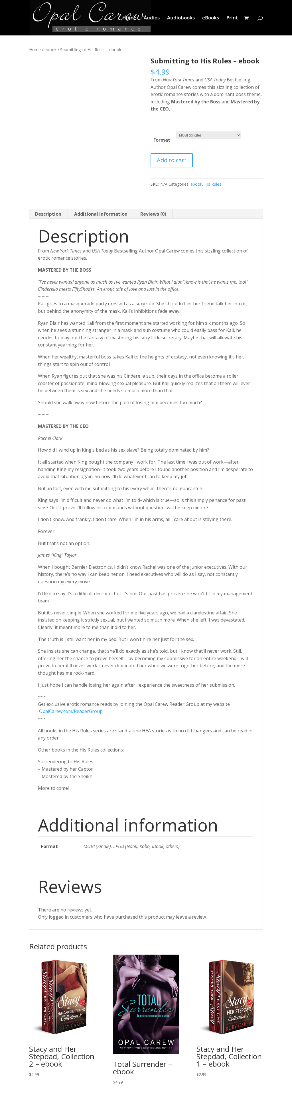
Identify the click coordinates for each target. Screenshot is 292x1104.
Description (48, 214)
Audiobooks (181, 18)
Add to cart (171, 160)
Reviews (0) (153, 214)
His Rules (212, 184)
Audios (152, 18)
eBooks (210, 18)
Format (161, 140)
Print (232, 18)
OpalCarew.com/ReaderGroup (71, 711)
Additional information (100, 214)
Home (129, 18)
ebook (50, 49)
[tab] (48, 214)
